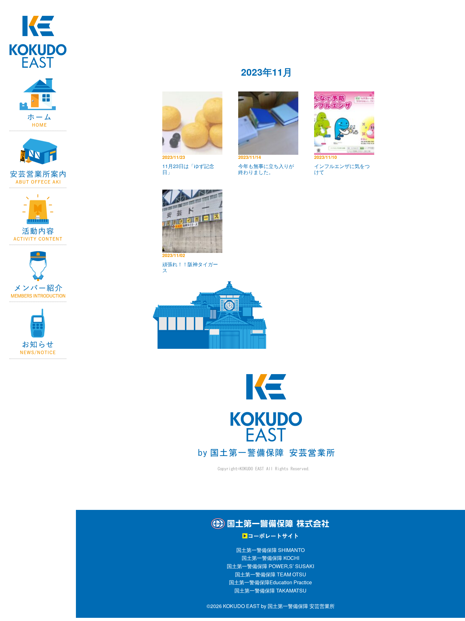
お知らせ (37, 330)
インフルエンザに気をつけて (342, 169)
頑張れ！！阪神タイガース (190, 267)
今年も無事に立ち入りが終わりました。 (266, 169)
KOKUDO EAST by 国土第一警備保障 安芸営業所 (279, 606)
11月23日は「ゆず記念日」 (188, 169)
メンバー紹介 (37, 273)
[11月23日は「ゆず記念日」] (194, 95)
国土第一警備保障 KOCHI (270, 557)
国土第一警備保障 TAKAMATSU (270, 590)
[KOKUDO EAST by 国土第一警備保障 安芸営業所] (37, 27)
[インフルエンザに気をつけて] (345, 95)
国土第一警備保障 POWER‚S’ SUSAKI (270, 566)
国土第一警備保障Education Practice (270, 582)
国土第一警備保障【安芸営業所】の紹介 (37, 159)
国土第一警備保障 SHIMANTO (270, 550)
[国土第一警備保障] (270, 521)
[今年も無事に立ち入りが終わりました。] (269, 95)
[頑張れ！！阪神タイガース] (194, 193)
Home (37, 102)
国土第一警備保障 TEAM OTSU (270, 574)
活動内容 (37, 216)
